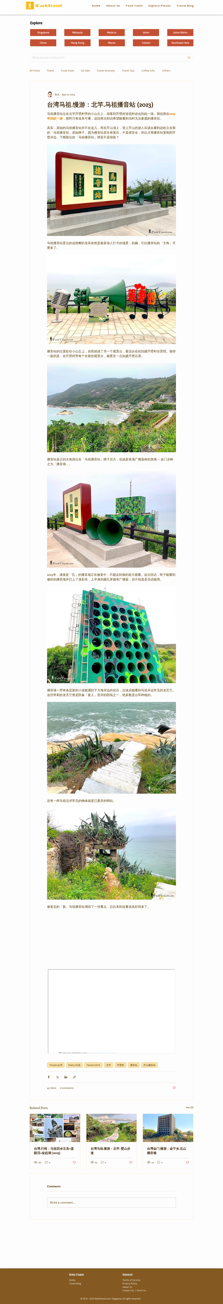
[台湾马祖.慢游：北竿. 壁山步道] (111, 1128)
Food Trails (67, 70)
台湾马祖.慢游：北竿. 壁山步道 (110, 1150)
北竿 (108, 1065)
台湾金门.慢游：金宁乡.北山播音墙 (166, 1150)
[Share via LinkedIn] (65, 1077)
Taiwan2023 (93, 1065)
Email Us (141, 1290)
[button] (134, 6)
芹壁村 (120, 1065)
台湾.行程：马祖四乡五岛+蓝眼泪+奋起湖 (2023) (54, 1150)
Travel (50, 70)
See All (189, 1107)
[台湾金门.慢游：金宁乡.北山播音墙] (168, 1128)
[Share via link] (74, 1077)
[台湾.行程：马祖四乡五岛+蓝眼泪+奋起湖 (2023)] (55, 1128)
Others (166, 70)
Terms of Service (131, 1280)
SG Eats (85, 70)
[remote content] (111, 939)
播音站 (133, 1065)
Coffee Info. (148, 70)
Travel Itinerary (106, 70)
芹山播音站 (149, 1065)
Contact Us (128, 1290)
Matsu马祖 (74, 1065)
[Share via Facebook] (48, 1077)
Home (72, 1280)
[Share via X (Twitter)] (57, 1077)
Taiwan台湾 (55, 1065)
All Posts (35, 70)
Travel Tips (128, 70)
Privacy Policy (129, 1283)
